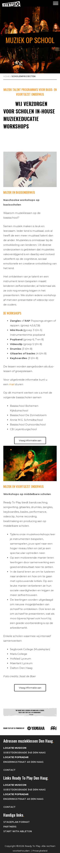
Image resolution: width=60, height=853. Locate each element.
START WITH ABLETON (17, 831)
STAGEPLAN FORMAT (16, 822)
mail (11, 384)
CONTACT (9, 770)
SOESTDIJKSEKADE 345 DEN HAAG (24, 752)
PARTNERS (9, 826)
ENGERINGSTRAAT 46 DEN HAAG (23, 762)
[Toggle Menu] (55, 3)
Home (6, 76)
